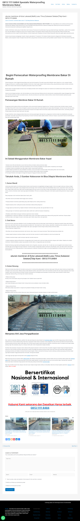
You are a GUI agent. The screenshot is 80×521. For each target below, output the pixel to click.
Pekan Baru (70, 518)
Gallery (68, 4)
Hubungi (69, 364)
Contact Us (74, 4)
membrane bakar (48, 340)
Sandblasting (36, 511)
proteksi (28, 355)
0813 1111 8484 (40, 407)
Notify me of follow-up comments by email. (15, 482)
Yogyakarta (48, 518)
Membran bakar (36, 514)
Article (63, 4)
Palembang (70, 508)
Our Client (58, 4)
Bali (59, 508)
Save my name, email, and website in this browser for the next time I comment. (24, 479)
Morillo (6, 508)
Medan (59, 518)
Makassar (70, 511)
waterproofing (26, 358)
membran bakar (46, 361)
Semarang (48, 514)
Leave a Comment (9, 20)
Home (52, 4)
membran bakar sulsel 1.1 (19, 20)
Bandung (48, 511)
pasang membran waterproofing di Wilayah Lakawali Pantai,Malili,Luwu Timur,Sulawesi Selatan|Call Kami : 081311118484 (39, 432)
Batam (59, 514)
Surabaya (59, 511)
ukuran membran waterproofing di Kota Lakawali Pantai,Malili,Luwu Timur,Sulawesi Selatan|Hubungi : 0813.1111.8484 (15, 432)
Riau (70, 514)
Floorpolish (36, 518)
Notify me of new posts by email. (13, 485)
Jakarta (48, 508)
